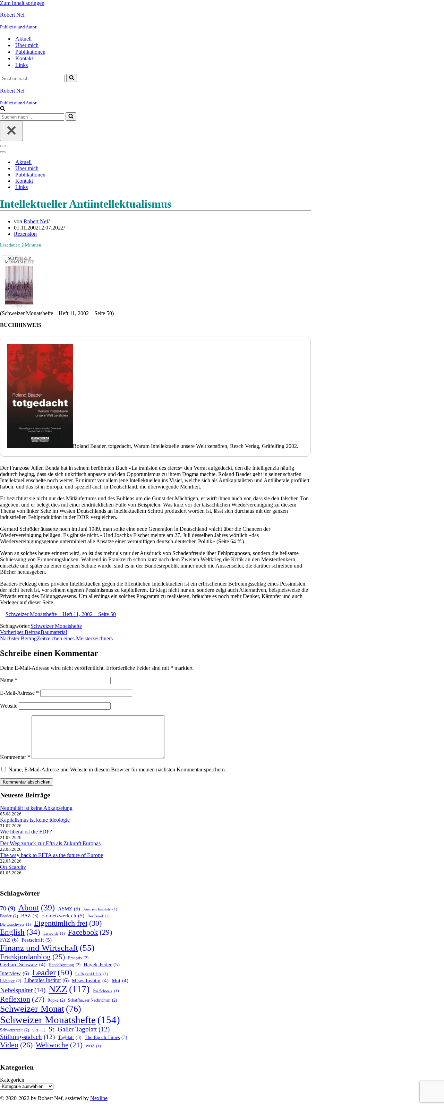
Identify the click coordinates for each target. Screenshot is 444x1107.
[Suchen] (71, 78)
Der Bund (98, 916)
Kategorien (12, 1080)
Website (8, 706)
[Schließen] (11, 131)
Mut (120, 980)
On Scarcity (13, 867)
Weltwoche (59, 1045)
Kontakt (24, 58)
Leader (52, 972)
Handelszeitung (64, 964)
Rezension (25, 234)
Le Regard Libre (91, 974)
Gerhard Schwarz (22, 964)
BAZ (30, 915)
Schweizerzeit (14, 1030)
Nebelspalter (22, 990)
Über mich (27, 45)
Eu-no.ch (54, 933)
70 (7, 908)
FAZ (9, 940)
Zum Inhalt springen (22, 3)
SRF (38, 1030)
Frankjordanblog (32, 957)
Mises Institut (90, 980)
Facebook (90, 932)
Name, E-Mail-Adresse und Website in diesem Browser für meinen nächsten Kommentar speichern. (117, 769)
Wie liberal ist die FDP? (26, 831)
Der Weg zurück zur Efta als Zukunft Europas (50, 843)
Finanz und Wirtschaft (47, 947)
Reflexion (22, 999)
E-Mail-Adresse (19, 693)
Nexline (99, 1098)
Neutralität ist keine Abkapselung (36, 808)
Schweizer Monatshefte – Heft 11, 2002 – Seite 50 (61, 614)
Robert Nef (36, 221)
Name (8, 680)
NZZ (69, 989)
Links (21, 65)
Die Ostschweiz (15, 924)
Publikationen (30, 52)
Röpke (56, 1000)
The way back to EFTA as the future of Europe (51, 855)
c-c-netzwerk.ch (63, 915)
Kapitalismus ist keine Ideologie (35, 820)
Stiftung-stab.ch (27, 1036)
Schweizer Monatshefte (56, 626)
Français (78, 957)
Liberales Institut (46, 980)
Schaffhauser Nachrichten (92, 1000)
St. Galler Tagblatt (79, 1029)
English (20, 932)
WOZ (93, 1046)
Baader (9, 916)
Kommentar (15, 757)
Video (16, 1045)
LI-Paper (10, 980)
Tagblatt (70, 1037)
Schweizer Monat (40, 1009)
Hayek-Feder (102, 964)
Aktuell (23, 39)
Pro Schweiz (106, 991)
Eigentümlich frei (68, 923)
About (36, 907)
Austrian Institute (100, 909)
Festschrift (37, 940)
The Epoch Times (106, 1037)
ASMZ (69, 908)
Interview (14, 973)
